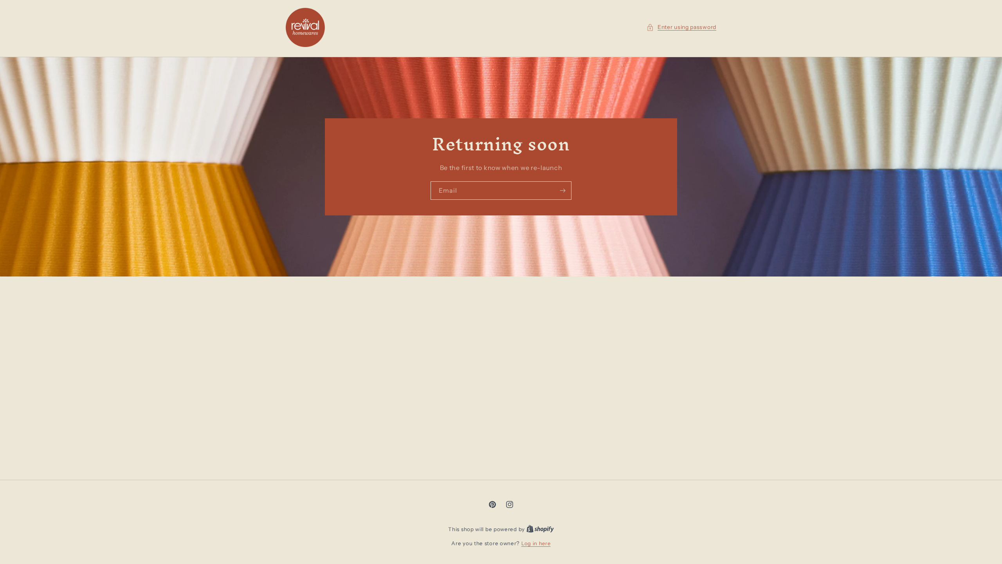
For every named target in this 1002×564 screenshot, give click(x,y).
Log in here (536, 543)
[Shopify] (540, 529)
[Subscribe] (562, 190)
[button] (681, 27)
